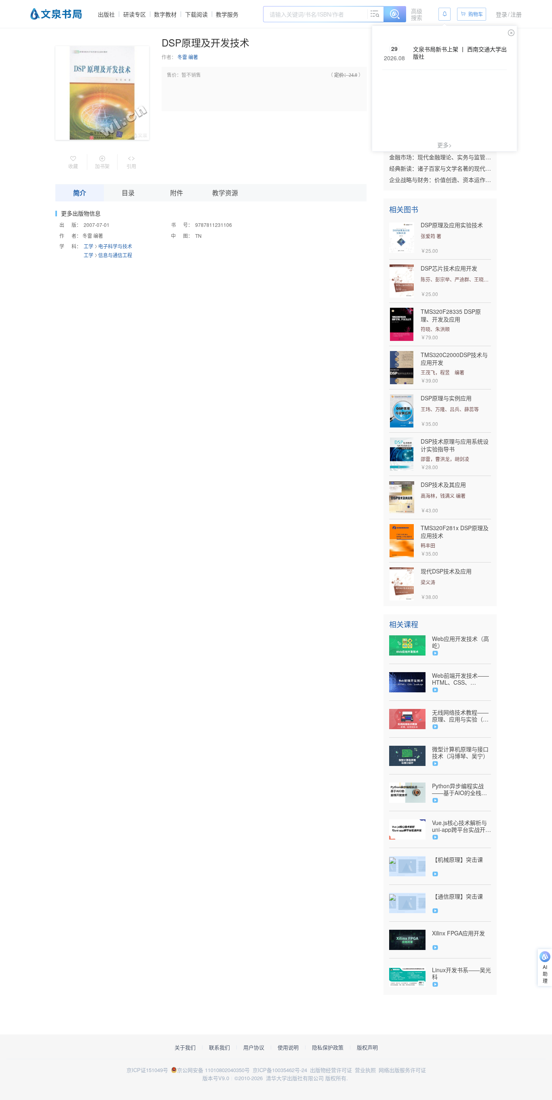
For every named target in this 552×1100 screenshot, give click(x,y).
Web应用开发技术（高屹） (460, 642)
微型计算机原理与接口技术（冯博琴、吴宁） (460, 752)
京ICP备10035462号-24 (280, 1070)
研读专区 (134, 14)
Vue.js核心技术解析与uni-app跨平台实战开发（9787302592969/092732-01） (461, 826)
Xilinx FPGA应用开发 (458, 933)
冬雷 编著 (187, 56)
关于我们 (185, 1047)
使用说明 (288, 1047)
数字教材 (165, 14)
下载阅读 (196, 14)
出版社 (106, 14)
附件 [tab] (176, 192)
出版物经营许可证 (331, 1070)
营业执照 (365, 1070)
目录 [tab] (128, 192)
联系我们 (219, 1047)
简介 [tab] (79, 192)
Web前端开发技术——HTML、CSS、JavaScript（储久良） (460, 679)
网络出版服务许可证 (402, 1070)
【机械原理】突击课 (457, 859)
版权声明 (367, 1047)
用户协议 (253, 1047)
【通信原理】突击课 (457, 896)
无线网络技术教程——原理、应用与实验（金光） (460, 716)
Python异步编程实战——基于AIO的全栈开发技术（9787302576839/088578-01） (461, 789)
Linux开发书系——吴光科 (461, 973)
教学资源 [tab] (225, 192)
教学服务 (227, 14)
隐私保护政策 (327, 1047)
